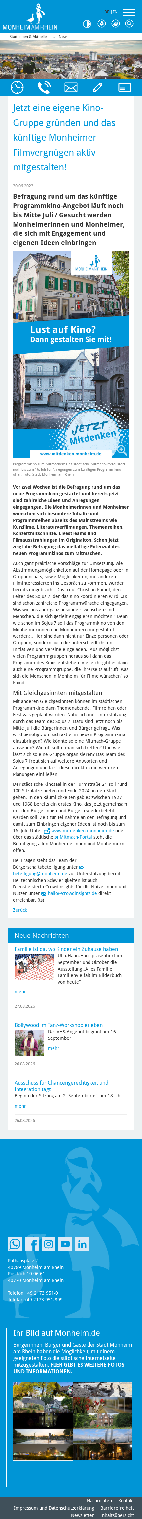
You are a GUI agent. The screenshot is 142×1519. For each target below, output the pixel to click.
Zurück (20, 910)
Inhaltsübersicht (117, 1515)
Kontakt (126, 1500)
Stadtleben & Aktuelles (29, 36)
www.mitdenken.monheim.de (83, 830)
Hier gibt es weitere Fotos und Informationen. (68, 1368)
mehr (20, 991)
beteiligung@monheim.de (40, 873)
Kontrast (89, 24)
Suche (130, 24)
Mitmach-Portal (76, 837)
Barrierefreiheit (117, 1508)
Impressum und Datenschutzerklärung (54, 1508)
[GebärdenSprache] (117, 24)
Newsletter (82, 1515)
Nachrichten (99, 1500)
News (63, 36)
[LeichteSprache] (103, 24)
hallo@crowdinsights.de (72, 893)
